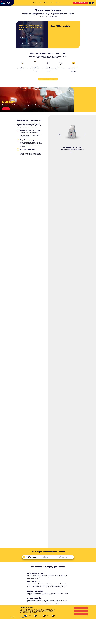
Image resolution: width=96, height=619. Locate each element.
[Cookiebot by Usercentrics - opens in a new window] (13, 617)
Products (40, 2)
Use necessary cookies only (80, 614)
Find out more (6, 108)
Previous (59, 135)
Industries (46, 2)
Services (35, 2)
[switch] (35, 616)
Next (85, 135)
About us (52, 2)
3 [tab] (73, 152)
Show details (22, 617)
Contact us (58, 2)
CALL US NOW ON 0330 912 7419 (81, 2)
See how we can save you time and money (48, 79)
